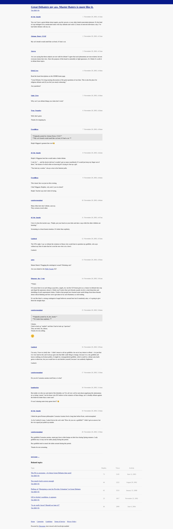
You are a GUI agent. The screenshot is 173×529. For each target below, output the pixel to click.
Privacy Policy (71, 521)
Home (33, 521)
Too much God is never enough (42, 481)
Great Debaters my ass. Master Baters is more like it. (62, 6)
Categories (40, 521)
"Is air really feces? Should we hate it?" (45, 505)
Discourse (42, 526)
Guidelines (49, 521)
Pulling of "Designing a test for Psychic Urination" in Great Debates (56, 489)
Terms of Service (59, 521)
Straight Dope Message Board (10, 2)
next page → (35, 457)
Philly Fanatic (49, 269)
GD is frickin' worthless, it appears (43, 497)
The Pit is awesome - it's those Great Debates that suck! (51, 473)
